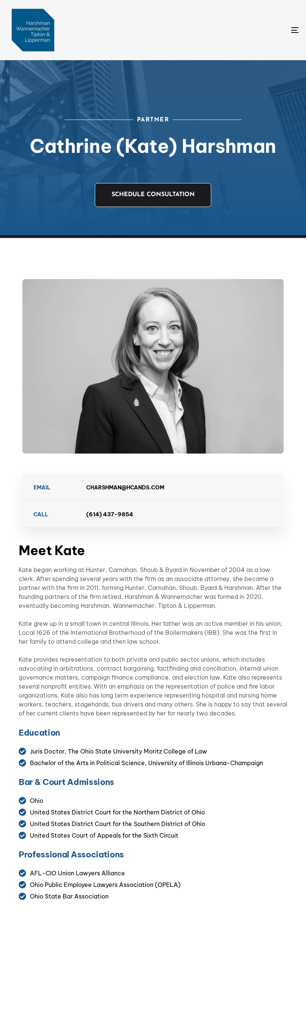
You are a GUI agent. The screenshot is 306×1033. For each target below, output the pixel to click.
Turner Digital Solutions (228, 1018)
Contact (188, 975)
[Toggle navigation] (250, 30)
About (148, 975)
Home (112, 975)
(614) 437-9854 (109, 514)
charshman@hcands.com (125, 487)
